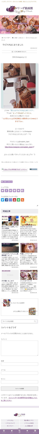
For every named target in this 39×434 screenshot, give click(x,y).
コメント (4, 339)
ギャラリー (10, 426)
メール (3, 370)
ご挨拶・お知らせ (7, 181)
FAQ (19, 428)
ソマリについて (10, 423)
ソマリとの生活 (29, 423)
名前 (2, 361)
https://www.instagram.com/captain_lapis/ (19, 147)
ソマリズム (10, 420)
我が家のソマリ (29, 420)
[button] (35, 321)
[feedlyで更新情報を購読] (18, 199)
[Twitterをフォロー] (2, 199)
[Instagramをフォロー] (10, 199)
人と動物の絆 (29, 426)
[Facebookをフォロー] (6, 199)
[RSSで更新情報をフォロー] (22, 199)
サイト (3, 379)
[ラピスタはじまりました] (10, 190)
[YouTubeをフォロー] (14, 199)
